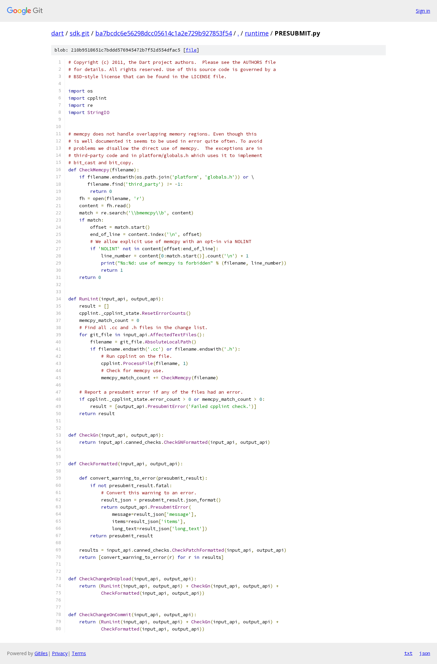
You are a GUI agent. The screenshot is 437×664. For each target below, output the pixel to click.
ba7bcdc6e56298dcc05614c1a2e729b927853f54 (163, 33)
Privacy (60, 653)
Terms (79, 653)
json (424, 653)
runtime (257, 33)
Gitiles (41, 653)
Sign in (423, 11)
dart (57, 33)
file (191, 50)
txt (408, 653)
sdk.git (79, 33)
